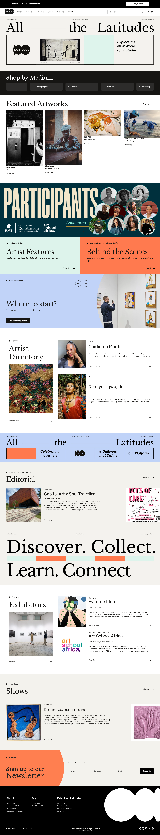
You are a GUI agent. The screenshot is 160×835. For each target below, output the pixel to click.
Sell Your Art (61, 803)
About (70, 12)
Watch (149, 268)
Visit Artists (67, 268)
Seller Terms (61, 811)
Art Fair (23, 4)
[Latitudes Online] (9, 12)
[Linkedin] (146, 828)
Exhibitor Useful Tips (65, 808)
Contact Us (11, 803)
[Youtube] (150, 828)
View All (146, 477)
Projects (60, 12)
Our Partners (11, 808)
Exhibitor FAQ (62, 806)
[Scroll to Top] (155, 823)
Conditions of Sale (38, 806)
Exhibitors (40, 12)
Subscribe (147, 771)
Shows (50, 12)
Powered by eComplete (85, 831)
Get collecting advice (18, 320)
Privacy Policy (11, 828)
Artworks (28, 12)
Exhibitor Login (35, 4)
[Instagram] (143, 828)
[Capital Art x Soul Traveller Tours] (65, 505)
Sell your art (138, 4)
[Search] (110, 11)
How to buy (36, 803)
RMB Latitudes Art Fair (15, 811)
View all (146, 104)
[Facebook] (140, 828)
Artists (19, 12)
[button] (152, 11)
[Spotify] (153, 828)
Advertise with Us (13, 806)
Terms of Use (27, 828)
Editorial (14, 4)
